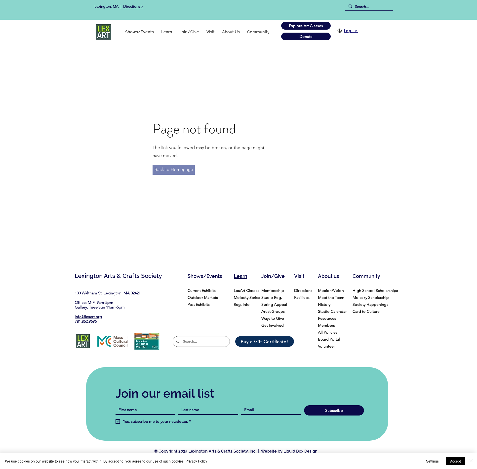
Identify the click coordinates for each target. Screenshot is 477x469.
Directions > (133, 6)
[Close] (471, 461)
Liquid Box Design (300, 451)
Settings (432, 461)
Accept (455, 461)
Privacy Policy (196, 461)
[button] (258, 32)
